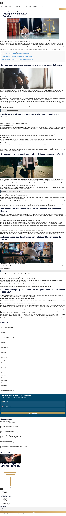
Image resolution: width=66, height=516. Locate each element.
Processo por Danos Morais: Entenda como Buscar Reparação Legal (11, 432)
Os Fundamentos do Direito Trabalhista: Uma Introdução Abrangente (11, 437)
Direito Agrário (3, 332)
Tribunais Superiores (4, 392)
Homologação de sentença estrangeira (7, 390)
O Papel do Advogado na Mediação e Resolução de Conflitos (10, 445)
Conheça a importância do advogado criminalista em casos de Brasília (15, 53)
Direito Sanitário (4, 380)
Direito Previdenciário (4, 377)
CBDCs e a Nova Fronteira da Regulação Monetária (8, 425)
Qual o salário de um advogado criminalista (7, 440)
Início (3, 11)
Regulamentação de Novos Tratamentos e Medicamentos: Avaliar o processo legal (13, 446)
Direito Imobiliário (4, 367)
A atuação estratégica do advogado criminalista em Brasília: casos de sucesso (17, 59)
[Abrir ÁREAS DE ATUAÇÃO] (21, 6)
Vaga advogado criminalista (4, 438)
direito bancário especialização (5, 435)
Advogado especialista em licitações (7, 327)
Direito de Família (4, 352)
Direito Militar (3, 375)
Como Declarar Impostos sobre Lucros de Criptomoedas (9, 426)
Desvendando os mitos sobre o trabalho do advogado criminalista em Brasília (17, 57)
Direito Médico (3, 372)
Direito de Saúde (4, 355)
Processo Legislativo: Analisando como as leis (7, 430)
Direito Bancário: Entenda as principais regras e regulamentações (11, 427)
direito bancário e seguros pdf (5, 421)
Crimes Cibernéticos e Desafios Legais (6, 448)
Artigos (6, 11)
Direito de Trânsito (4, 357)
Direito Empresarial (4, 365)
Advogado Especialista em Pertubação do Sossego (8, 422)
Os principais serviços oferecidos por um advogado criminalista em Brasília (16, 54)
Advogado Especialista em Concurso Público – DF (8, 442)
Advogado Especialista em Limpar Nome (7, 443)
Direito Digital (3, 360)
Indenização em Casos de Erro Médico (6, 447)
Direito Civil (3, 342)
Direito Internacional (4, 370)
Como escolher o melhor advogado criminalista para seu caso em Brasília (16, 56)
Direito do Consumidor (5, 362)
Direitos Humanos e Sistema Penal (6, 441)
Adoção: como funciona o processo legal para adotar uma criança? (11, 436)
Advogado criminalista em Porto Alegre (6, 450)
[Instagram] (1, 3)
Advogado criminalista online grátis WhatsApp (7, 431)
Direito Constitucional (4, 347)
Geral (2, 387)
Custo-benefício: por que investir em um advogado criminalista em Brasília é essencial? (19, 60)
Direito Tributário (4, 385)
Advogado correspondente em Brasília (7, 337)
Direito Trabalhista (4, 382)
